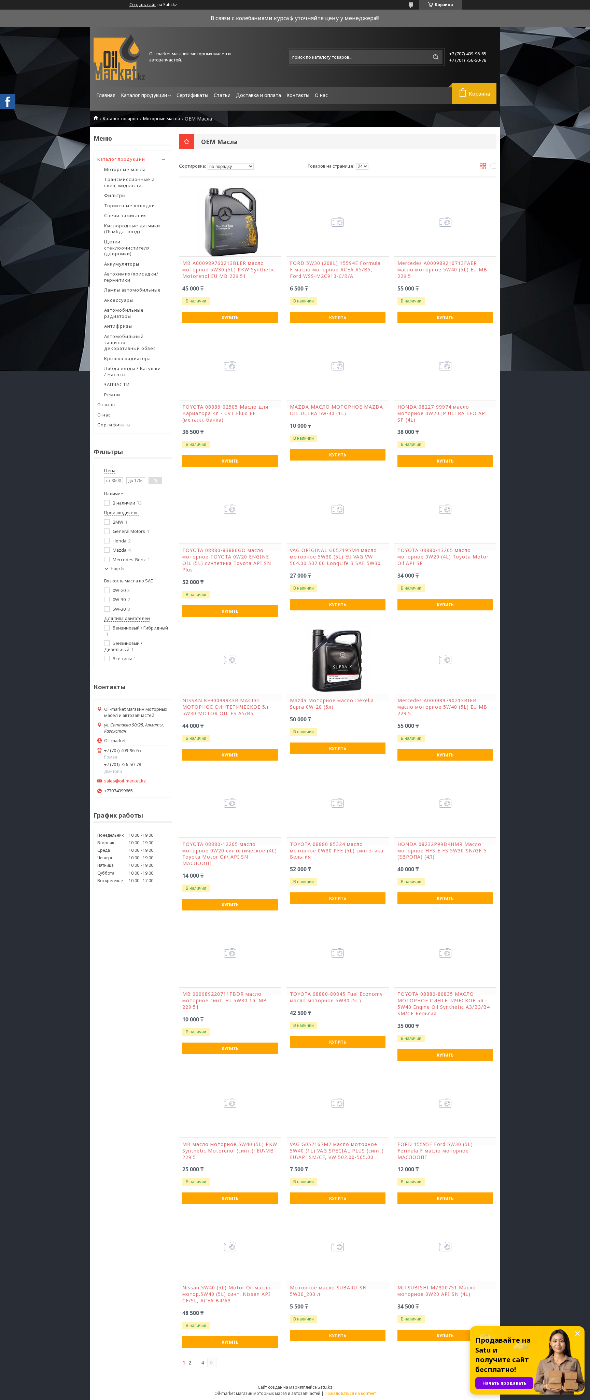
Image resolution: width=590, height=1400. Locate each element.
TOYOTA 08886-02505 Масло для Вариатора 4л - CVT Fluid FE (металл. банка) (225, 413)
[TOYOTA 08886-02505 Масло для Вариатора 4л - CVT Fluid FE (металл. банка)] (230, 366)
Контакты (297, 95)
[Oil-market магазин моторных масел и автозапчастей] (119, 57)
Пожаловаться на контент (350, 1393)
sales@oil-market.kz (125, 781)
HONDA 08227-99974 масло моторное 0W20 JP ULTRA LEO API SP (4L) (442, 413)
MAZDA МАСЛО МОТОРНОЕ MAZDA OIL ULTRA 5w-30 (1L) (336, 410)
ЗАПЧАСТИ (117, 384)
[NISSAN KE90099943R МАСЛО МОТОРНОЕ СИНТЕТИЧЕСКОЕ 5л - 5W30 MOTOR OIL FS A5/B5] (230, 659)
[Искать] (435, 57)
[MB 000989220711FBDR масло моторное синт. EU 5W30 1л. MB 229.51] (230, 953)
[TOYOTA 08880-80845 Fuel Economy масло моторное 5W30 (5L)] (337, 953)
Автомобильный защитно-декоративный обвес (130, 342)
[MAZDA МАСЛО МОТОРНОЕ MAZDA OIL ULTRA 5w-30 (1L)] (337, 366)
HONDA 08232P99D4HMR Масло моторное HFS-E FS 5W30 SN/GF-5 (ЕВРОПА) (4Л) (442, 850)
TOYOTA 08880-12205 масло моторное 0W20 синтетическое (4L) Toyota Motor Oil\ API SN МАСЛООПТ (229, 854)
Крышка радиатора (127, 358)
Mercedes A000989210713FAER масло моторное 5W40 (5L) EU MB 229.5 (442, 269)
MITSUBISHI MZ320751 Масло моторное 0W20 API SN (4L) (436, 1291)
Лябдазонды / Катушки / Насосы (132, 371)
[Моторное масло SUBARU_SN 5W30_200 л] (337, 1247)
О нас (321, 95)
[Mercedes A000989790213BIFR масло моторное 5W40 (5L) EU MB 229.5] (445, 659)
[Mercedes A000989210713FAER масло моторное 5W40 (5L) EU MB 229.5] (445, 222)
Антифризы (118, 326)
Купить (230, 318)
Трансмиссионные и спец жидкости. (129, 182)
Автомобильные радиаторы (124, 313)
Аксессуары (118, 300)
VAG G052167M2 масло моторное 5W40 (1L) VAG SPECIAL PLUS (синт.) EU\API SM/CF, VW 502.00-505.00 (337, 1150)
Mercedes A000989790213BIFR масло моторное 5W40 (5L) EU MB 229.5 (442, 707)
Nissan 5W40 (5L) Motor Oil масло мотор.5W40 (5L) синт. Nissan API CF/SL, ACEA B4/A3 (226, 1294)
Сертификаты (192, 95)
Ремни (112, 395)
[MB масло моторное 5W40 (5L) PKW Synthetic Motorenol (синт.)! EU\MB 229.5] (230, 1103)
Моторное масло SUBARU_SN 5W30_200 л (328, 1291)
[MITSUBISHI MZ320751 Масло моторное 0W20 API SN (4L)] (445, 1247)
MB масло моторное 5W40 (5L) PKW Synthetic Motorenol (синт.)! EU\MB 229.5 (229, 1150)
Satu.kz (325, 1387)
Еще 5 (117, 568)
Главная (105, 95)
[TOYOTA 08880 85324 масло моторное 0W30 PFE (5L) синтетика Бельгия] (337, 803)
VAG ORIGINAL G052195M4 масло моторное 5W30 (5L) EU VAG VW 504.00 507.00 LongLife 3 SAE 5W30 (335, 556)
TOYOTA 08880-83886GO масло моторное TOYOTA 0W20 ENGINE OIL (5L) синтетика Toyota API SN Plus (226, 560)
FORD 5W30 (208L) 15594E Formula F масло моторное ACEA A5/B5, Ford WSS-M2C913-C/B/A (335, 269)
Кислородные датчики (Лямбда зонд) (132, 229)
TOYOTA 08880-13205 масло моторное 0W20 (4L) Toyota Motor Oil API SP (443, 556)
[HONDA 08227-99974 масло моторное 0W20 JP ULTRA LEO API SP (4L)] (445, 366)
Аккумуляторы (121, 264)
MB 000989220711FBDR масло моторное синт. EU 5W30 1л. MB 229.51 (224, 1000)
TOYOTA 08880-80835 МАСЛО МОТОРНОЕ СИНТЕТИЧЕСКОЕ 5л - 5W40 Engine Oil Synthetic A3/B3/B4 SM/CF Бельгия (443, 1004)
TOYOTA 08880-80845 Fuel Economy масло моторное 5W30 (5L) (336, 997)
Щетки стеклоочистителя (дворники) (127, 248)
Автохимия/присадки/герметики (131, 277)
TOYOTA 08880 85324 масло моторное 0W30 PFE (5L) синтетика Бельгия (336, 850)
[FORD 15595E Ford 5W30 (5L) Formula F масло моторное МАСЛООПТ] (445, 1103)
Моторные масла (161, 119)
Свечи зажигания (125, 215)
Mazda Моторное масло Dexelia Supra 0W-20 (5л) (332, 703)
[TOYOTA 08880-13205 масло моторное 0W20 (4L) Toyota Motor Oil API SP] (445, 509)
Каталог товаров (120, 119)
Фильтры (115, 195)
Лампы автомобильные (132, 290)
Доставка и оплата (258, 95)
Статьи (222, 95)
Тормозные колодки (129, 205)
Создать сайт (142, 4)
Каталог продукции (144, 95)
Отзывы (106, 404)
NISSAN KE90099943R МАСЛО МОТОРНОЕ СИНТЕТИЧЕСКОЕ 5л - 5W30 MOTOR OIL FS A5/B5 (227, 707)
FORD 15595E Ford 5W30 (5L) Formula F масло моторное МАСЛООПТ (435, 1150)
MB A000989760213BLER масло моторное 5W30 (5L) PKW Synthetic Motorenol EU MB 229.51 (228, 269)
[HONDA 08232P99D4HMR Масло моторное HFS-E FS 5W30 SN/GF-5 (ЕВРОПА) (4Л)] (445, 803)
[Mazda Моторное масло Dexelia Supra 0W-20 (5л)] (337, 659)
